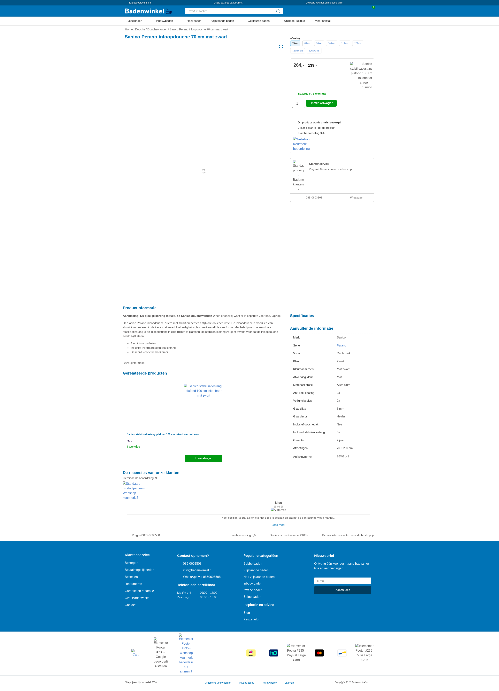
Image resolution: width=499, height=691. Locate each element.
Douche (140, 29)
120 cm (357, 43)
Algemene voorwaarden (218, 682)
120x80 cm (297, 50)
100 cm (331, 43)
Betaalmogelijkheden (139, 569)
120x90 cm (314, 50)
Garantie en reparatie (139, 591)
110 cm (344, 43)
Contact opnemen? (193, 556)
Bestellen (131, 576)
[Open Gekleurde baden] (272, 21)
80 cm (307, 43)
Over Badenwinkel (137, 598)
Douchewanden (157, 29)
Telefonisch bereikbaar (196, 585)
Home (129, 29)
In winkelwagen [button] (203, 458)
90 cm (319, 43)
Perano (341, 345)
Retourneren (133, 584)
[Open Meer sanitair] (333, 21)
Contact (130, 605)
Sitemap (289, 682)
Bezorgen (131, 562)
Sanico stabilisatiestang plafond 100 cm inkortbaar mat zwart (163, 434)
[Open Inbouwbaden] (175, 21)
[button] (203, 362)
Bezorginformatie (133, 362)
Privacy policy (246, 682)
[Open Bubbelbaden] (144, 21)
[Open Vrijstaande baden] (236, 21)
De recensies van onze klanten (151, 472)
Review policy (269, 682)
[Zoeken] (278, 11)
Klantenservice (137, 555)
